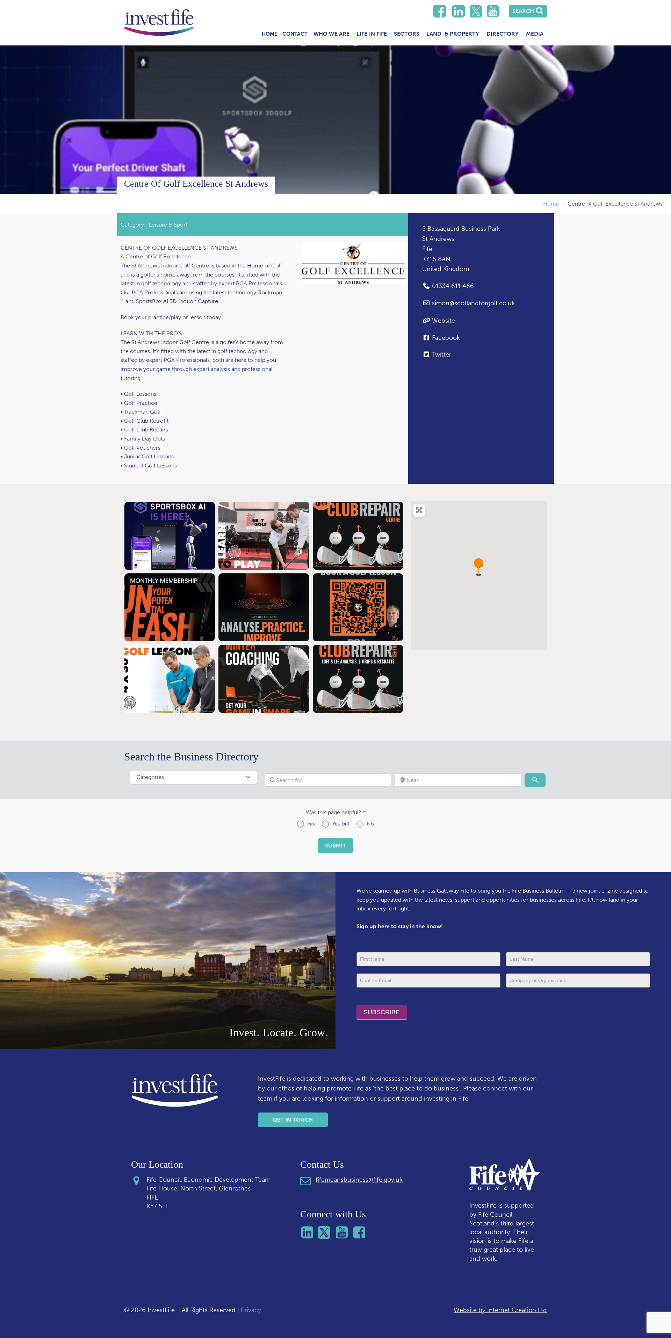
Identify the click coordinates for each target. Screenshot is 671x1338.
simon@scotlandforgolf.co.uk (473, 303)
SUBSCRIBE (381, 1012)
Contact (295, 34)
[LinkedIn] (439, 11)
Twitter (441, 354)
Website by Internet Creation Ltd (500, 1310)
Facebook (446, 338)
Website (443, 320)
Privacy (251, 1310)
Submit (335, 845)
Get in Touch (293, 1119)
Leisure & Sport (168, 224)
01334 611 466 (453, 286)
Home (269, 34)
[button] (479, 567)
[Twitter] (476, 11)
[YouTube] (493, 11)
